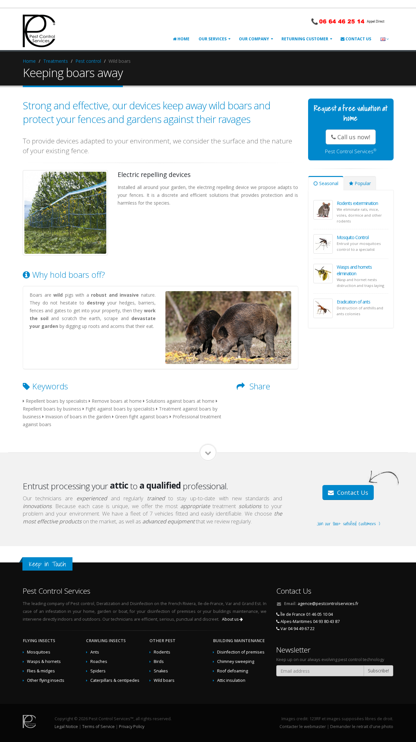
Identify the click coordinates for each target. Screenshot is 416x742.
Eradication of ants (353, 302)
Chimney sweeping (235, 661)
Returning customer (304, 39)
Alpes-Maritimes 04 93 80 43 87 (310, 621)
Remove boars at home (117, 401)
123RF (315, 719)
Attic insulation (231, 680)
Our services (213, 39)
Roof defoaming (232, 671)
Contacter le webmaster (303, 726)
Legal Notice (66, 726)
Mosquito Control (353, 237)
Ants (94, 652)
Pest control (88, 61)
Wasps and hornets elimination (354, 270)
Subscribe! (378, 671)
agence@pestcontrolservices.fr (328, 603)
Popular (362, 183)
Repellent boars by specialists (56, 401)
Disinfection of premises (241, 652)
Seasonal (328, 183)
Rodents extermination (357, 203)
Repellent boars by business (52, 409)
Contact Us (357, 39)
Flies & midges (41, 671)
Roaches (98, 661)
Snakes (161, 671)
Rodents (162, 652)
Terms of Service (98, 726)
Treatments (55, 61)
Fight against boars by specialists (120, 409)
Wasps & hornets (44, 661)
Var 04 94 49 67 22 (297, 628)
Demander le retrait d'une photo (361, 726)
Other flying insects (45, 680)
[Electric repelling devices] (65, 212)
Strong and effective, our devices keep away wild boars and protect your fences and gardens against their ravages (146, 112)
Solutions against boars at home (180, 401)
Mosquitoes (38, 652)
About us (231, 619)
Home (182, 39)
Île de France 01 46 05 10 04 (306, 614)
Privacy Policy (131, 726)
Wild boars (164, 680)
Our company (254, 39)
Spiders (98, 671)
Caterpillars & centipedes (114, 680)
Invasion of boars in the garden (78, 416)
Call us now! (353, 137)
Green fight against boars (141, 416)
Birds (159, 661)
